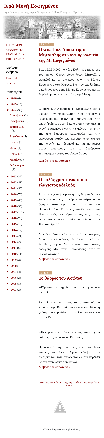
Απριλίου (15, 153)
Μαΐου (14, 148)
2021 (14, 188)
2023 (14, 176)
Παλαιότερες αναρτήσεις (86, 382)
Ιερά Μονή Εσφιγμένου (31, 6)
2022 (14, 182)
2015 (14, 224)
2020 (14, 194)
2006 (14, 277)
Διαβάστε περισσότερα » (54, 160)
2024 (14, 110)
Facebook (11, 78)
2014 (14, 230)
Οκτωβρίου (16, 121)
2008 (14, 265)
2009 (14, 260)
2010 (14, 254)
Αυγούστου (16, 136)
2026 (14, 98)
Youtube (11, 83)
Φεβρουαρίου (17, 165)
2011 (14, 247)
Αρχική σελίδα (68, 384)
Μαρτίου (15, 159)
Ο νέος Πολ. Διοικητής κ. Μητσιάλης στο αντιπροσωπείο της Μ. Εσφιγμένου (68, 55)
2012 (14, 242)
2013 (14, 236)
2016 (14, 218)
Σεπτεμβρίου (17, 126)
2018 (14, 206)
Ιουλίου (14, 142)
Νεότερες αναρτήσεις (50, 382)
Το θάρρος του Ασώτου (60, 278)
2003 (14, 289)
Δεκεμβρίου (17, 115)
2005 (14, 283)
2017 (14, 212)
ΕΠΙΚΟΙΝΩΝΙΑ (15, 59)
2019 (14, 200)
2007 (14, 271)
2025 (14, 104)
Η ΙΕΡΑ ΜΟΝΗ (15, 45)
